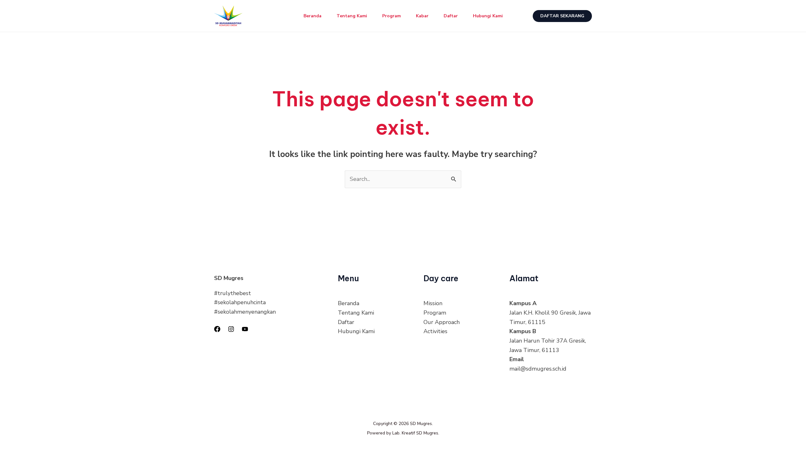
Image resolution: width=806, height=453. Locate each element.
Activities (435, 331)
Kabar (422, 16)
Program (391, 16)
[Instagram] (231, 329)
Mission (432, 303)
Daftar (451, 16)
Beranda (312, 16)
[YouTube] (245, 329)
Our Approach (441, 322)
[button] (562, 16)
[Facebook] (217, 329)
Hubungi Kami (488, 16)
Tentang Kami (352, 16)
